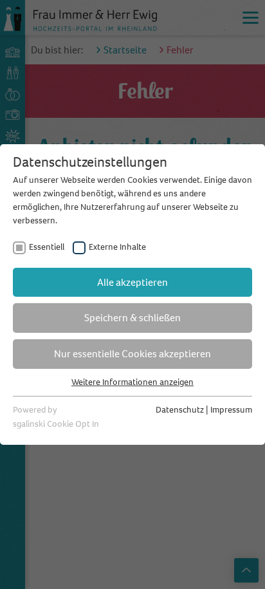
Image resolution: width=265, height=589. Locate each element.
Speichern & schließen (132, 317)
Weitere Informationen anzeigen (132, 382)
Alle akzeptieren (132, 282)
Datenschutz (180, 410)
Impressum (231, 410)
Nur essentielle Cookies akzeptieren (132, 353)
